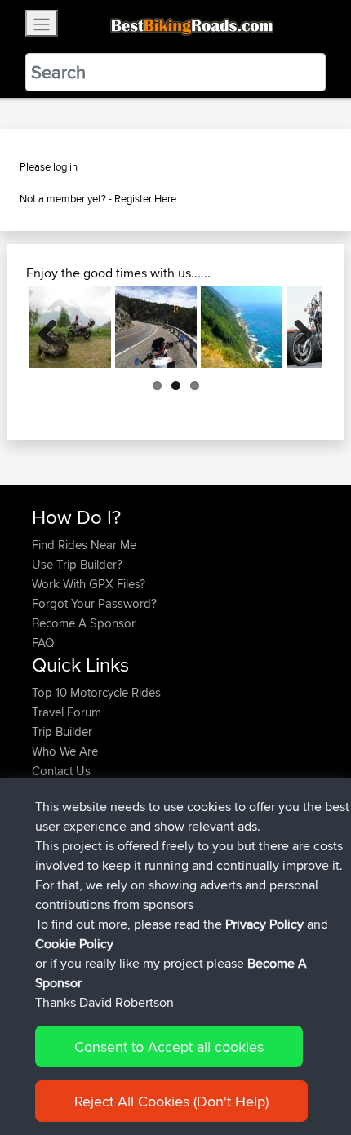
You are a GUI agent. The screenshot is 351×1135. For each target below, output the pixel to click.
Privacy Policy (264, 924)
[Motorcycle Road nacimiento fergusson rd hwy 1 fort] (241, 327)
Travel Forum (66, 711)
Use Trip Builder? (77, 564)
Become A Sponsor (84, 623)
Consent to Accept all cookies (169, 1046)
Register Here (145, 198)
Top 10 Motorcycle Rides (96, 692)
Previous (54, 327)
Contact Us (61, 770)
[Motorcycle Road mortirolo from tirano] (70, 327)
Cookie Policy (74, 943)
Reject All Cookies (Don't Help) (171, 1101)
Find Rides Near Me (84, 544)
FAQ (43, 642)
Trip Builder (62, 731)
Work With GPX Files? (88, 583)
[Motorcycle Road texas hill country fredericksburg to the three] (156, 327)
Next (297, 327)
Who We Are (65, 751)
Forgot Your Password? (94, 603)
